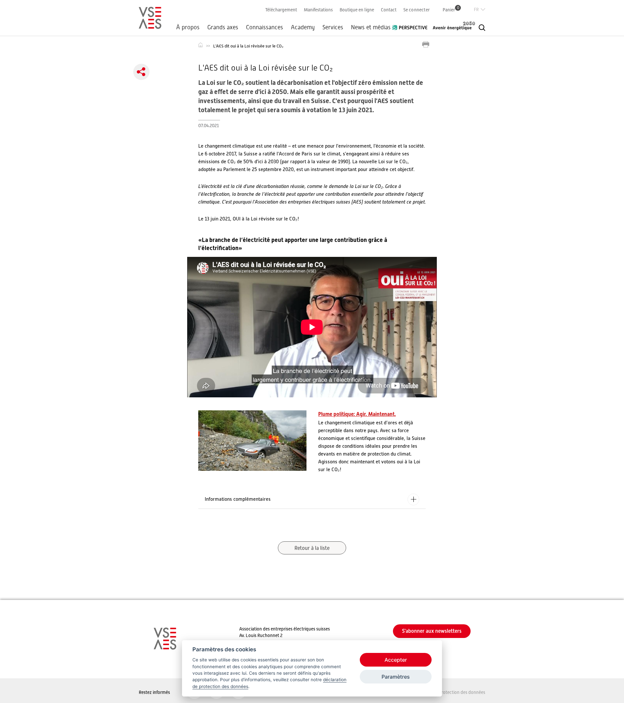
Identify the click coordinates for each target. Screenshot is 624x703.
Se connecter (416, 9)
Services (332, 27)
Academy (303, 27)
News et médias (371, 27)
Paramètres (396, 676)
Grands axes (222, 27)
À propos (188, 27)
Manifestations (318, 9)
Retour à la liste (312, 548)
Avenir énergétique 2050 (454, 26)
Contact (388, 9)
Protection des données (462, 692)
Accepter (395, 660)
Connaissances (264, 27)
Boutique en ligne (357, 9)
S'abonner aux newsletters (432, 631)
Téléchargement (281, 9)
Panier (451, 9)
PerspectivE (411, 25)
